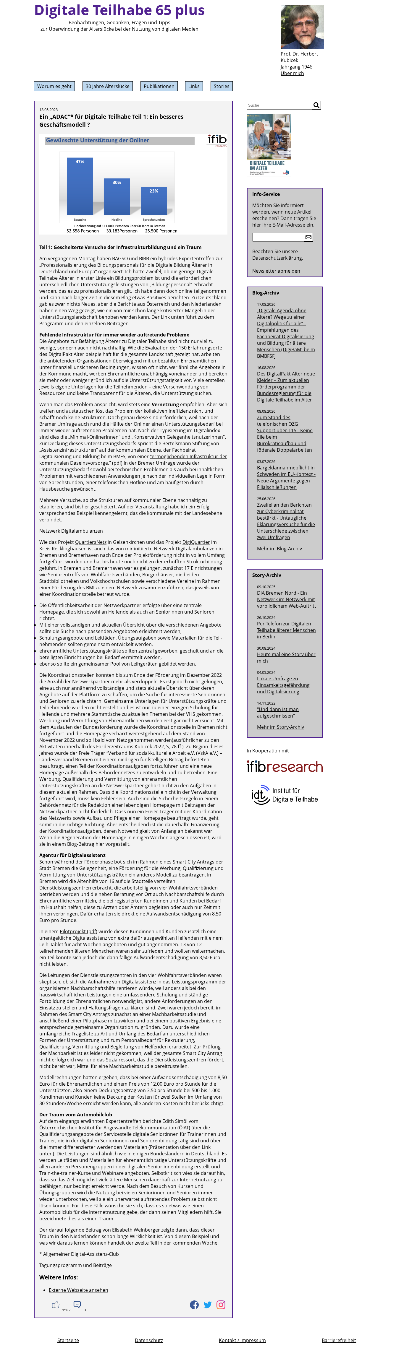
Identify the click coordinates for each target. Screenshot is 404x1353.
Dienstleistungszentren (65, 887)
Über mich (292, 73)
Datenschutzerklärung (277, 258)
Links (194, 86)
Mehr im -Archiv (280, 727)
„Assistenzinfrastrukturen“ (69, 450)
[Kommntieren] (77, 1304)
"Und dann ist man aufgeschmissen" (278, 712)
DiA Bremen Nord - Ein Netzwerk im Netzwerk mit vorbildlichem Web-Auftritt (286, 599)
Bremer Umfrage (58, 424)
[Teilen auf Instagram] (220, 1304)
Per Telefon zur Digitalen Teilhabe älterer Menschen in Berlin (286, 630)
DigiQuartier (196, 542)
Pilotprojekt (73, 931)
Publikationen (159, 86)
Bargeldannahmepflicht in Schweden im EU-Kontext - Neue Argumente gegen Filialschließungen (286, 477)
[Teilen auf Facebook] (194, 1304)
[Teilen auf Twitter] (207, 1304)
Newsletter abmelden (276, 271)
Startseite (68, 1340)
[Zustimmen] (55, 1304)
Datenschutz (149, 1340)
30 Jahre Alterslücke (108, 86)
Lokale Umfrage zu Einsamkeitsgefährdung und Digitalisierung (283, 685)
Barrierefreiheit (339, 1340)
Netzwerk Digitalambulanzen (185, 548)
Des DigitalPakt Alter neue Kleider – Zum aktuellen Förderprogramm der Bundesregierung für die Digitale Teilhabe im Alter (286, 386)
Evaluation (157, 347)
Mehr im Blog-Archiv (279, 548)
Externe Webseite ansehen (78, 1290)
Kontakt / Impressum (242, 1340)
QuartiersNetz (90, 542)
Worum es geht (54, 86)
